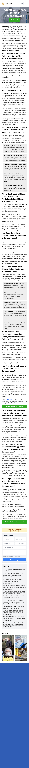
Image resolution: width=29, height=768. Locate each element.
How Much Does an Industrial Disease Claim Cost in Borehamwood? (13, 607)
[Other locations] (21, 3)
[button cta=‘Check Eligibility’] (14, 406)
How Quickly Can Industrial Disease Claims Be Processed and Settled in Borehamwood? (13, 612)
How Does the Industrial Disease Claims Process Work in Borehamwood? (14, 592)
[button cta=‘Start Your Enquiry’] (14, 522)
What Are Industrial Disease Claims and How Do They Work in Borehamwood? (14, 570)
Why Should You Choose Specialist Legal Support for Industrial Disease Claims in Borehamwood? (14, 618)
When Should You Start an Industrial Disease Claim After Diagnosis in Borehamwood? (13, 575)
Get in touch (14, 20)
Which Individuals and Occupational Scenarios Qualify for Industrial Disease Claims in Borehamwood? (14, 602)
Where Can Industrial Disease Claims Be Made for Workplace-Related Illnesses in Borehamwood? (14, 587)
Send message (14, 560)
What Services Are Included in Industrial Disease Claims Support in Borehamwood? (14, 581)
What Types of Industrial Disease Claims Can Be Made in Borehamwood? (14, 597)
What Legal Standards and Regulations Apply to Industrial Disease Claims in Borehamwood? (14, 624)
